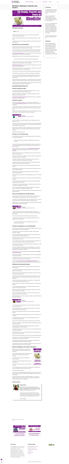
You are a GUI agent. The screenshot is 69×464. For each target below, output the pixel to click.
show (18, 31)
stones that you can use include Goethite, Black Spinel (27, 260)
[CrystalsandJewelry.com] (15, 3)
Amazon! (25, 398)
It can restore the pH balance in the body (19, 96)
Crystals (13, 420)
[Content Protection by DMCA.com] (51, 445)
